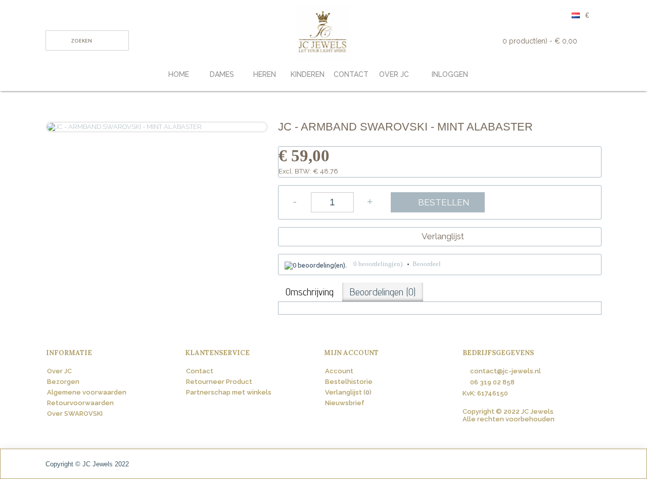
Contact (199, 371)
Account (339, 371)
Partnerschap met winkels (228, 392)
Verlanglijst (443, 236)
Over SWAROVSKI (75, 413)
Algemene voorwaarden (86, 392)
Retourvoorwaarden (80, 403)
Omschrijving (310, 292)
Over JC (59, 371)
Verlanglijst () (348, 392)
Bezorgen (63, 381)
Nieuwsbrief (344, 403)
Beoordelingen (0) (382, 292)
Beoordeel (426, 264)
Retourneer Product (219, 381)
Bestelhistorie (349, 381)
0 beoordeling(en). (378, 264)
